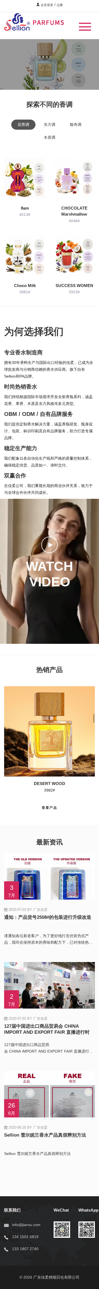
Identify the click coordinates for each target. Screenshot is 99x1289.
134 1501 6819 (25, 1237)
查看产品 (17, 72)
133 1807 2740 (25, 1249)
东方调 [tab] (49, 124)
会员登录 (46, 5)
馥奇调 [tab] (75, 124)
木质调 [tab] (49, 137)
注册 (60, 5)
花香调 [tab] (23, 124)
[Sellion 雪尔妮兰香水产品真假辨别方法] (49, 1162)
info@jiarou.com (26, 1225)
